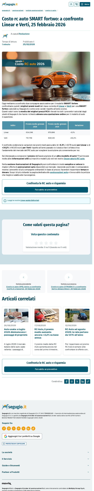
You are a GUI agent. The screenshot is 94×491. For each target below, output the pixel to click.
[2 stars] (41, 243)
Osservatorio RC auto (74, 158)
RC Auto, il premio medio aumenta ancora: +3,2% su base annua (47, 333)
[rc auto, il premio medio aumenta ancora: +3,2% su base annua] (47, 315)
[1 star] (36, 243)
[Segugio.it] (14, 406)
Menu (87, 4)
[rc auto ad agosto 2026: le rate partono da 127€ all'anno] (77, 315)
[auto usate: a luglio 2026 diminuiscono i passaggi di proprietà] (16, 315)
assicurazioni (17, 10)
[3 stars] (46, 243)
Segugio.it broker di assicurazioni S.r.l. (30, 488)
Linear (62, 106)
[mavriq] (6, 483)
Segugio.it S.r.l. (7, 488)
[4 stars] (51, 243)
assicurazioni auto (59, 172)
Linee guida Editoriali (29, 200)
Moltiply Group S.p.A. (77, 488)
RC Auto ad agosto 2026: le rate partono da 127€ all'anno (76, 332)
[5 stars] (56, 243)
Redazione (24, 34)
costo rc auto (50, 10)
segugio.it (6, 10)
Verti (69, 106)
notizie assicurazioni (34, 10)
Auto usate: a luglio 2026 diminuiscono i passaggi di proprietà (15, 332)
